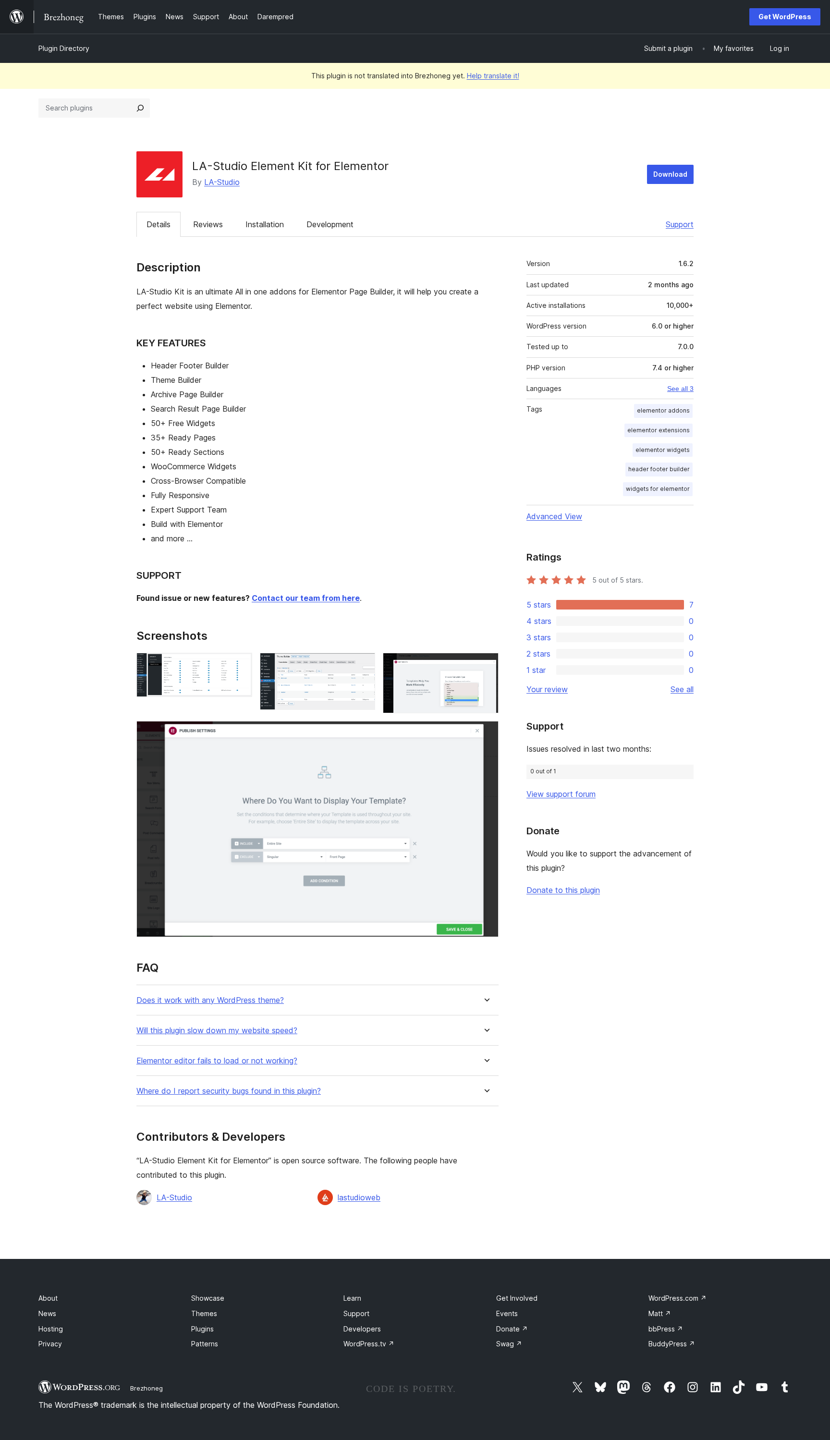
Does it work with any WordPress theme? (210, 1000)
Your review (547, 689)
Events (507, 1313)
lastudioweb (359, 1197)
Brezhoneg (146, 1388)
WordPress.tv (368, 1344)
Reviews (208, 224)
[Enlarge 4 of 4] (485, 734)
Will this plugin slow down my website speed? (216, 1030)
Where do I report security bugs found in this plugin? (228, 1091)
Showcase (207, 1298)
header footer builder (659, 469)
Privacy (50, 1344)
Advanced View (554, 516)
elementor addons (663, 410)
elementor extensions (658, 430)
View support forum (561, 794)
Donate (512, 1329)
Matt (659, 1313)
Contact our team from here (306, 598)
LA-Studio (222, 182)
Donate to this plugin (563, 890)
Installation (264, 224)
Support (680, 224)
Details (158, 224)
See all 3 (680, 388)
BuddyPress (671, 1344)
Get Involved (516, 1298)
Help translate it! (493, 76)
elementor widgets (662, 449)
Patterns (204, 1344)
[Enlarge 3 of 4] (485, 666)
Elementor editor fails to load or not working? (216, 1060)
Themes (204, 1313)
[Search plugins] (140, 108)
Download (670, 174)
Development (330, 224)
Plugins (202, 1329)
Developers (362, 1329)
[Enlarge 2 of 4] (362, 666)
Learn (352, 1298)
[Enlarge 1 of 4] (239, 666)
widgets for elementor (658, 488)
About (48, 1298)
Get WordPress (784, 16)
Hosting (50, 1329)
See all (682, 689)
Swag (509, 1344)
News (47, 1313)
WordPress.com (677, 1298)
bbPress (665, 1329)
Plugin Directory (63, 48)
